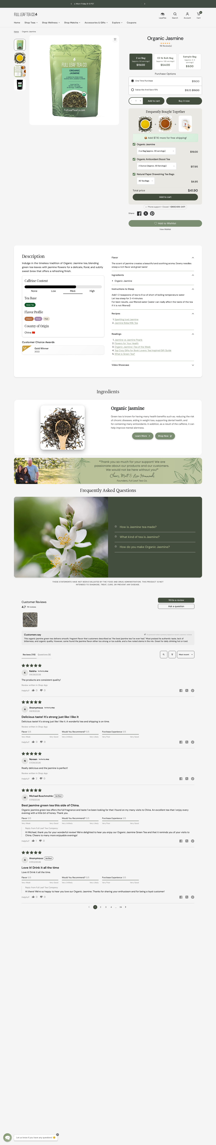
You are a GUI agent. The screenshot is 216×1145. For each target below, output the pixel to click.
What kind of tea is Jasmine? (139, 536)
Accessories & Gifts (95, 22)
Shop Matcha (71, 22)
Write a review (176, 600)
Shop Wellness (50, 22)
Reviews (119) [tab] (29, 654)
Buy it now (184, 100)
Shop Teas (30, 22)
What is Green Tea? (125, 353)
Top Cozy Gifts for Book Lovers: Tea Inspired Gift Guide (143, 350)
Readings (116, 333)
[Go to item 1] (30, 619)
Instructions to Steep (123, 289)
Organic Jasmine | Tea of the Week (133, 346)
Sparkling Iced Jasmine (126, 319)
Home (17, 22)
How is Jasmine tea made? (138, 526)
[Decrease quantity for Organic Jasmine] (131, 101)
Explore (116, 22)
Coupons (131, 22)
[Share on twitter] (187, 691)
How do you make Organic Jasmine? (145, 546)
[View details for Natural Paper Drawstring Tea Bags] (185, 124)
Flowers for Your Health (127, 343)
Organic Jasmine (165, 38)
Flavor (115, 257)
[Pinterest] (152, 213)
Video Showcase (120, 364)
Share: (132, 213)
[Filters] (172, 654)
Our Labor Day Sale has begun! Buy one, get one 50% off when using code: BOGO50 (108, 3)
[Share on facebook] (181, 691)
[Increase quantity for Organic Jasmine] (140, 101)
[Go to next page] (126, 907)
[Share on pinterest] (192, 691)
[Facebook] (139, 213)
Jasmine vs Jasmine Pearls (128, 339)
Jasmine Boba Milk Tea (126, 322)
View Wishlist (165, 229)
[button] (7, 1137)
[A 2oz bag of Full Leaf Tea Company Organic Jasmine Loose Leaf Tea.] (115, 39)
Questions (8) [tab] (44, 654)
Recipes (116, 313)
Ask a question (176, 606)
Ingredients (118, 275)
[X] (146, 213)
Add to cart (165, 197)
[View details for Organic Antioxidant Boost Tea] (165, 124)
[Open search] (163, 654)
